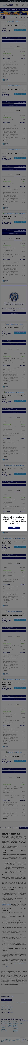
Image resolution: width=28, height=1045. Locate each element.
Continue (14, 527)
